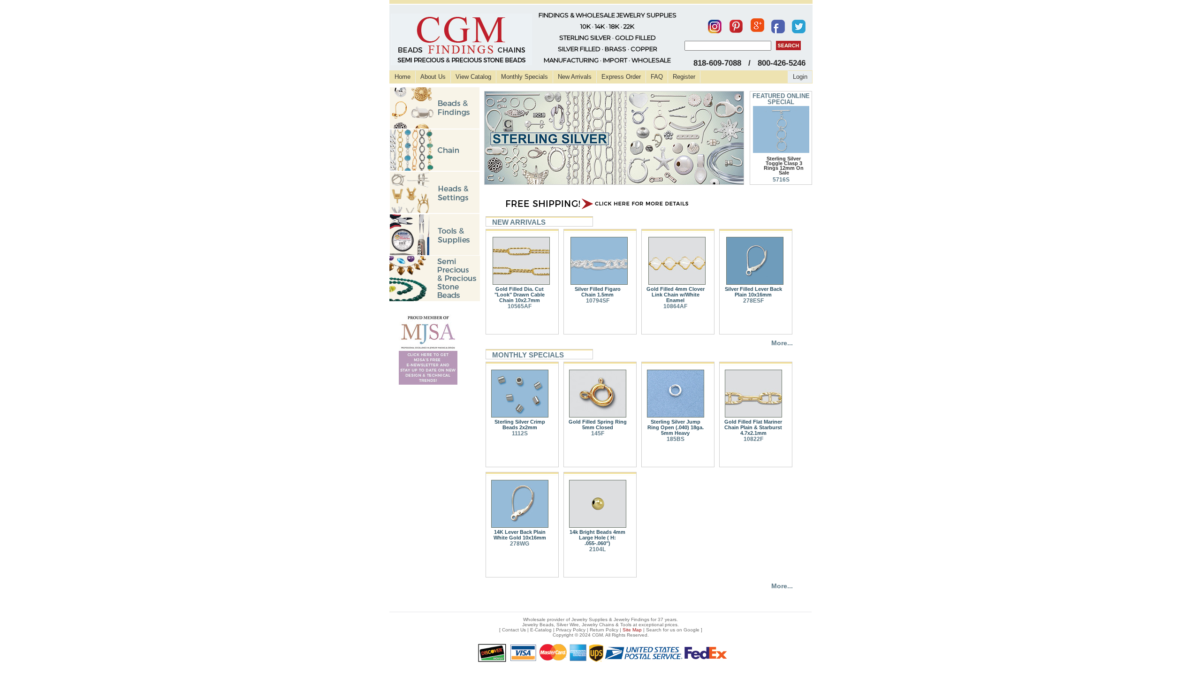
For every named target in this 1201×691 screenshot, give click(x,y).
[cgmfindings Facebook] (778, 24)
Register (684, 76)
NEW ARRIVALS (519, 222)
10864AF (675, 306)
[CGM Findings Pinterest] (736, 24)
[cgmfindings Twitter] (799, 24)
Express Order (621, 76)
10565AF (520, 306)
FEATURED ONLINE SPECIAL (781, 99)
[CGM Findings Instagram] (715, 24)
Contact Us (514, 629)
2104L (597, 549)
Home (402, 76)
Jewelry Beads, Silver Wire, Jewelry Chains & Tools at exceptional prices (599, 624)
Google (691, 629)
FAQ (657, 76)
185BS (675, 439)
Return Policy (604, 629)
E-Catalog (541, 629)
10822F (753, 439)
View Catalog (473, 76)
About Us (433, 76)
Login (800, 76)
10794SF (597, 300)
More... (782, 343)
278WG (519, 543)
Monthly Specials (524, 76)
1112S (520, 433)
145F (597, 433)
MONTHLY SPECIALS (528, 355)
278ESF (753, 300)
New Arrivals (575, 76)
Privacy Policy (570, 629)
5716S (781, 179)
